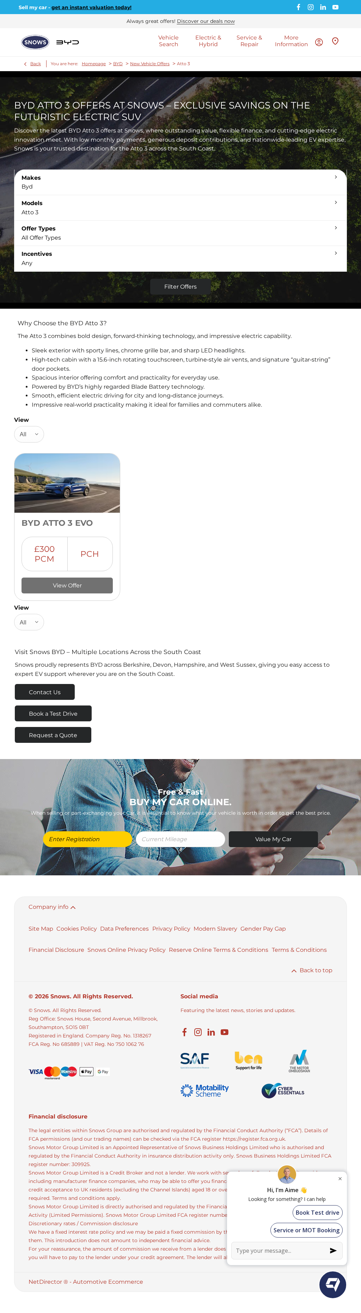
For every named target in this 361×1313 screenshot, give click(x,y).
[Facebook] (298, 7)
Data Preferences (124, 928)
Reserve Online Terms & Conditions (218, 950)
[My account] (319, 42)
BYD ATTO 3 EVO (57, 523)
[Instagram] (310, 7)
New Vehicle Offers (150, 63)
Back (35, 63)
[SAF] (194, 1061)
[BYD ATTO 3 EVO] (67, 483)
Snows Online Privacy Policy (126, 950)
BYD (118, 63)
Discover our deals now (206, 21)
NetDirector (46, 1281)
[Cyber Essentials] (283, 1090)
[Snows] (35, 42)
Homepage (94, 63)
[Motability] (204, 1090)
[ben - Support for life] (248, 1061)
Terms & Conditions (299, 950)
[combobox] (29, 434)
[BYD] (67, 42)
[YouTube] (335, 7)
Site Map (41, 928)
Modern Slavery (215, 928)
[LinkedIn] (323, 7)
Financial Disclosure (56, 950)
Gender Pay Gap (263, 928)
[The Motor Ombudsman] (299, 1061)
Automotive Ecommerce (108, 1281)
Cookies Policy (76, 928)
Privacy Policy (171, 928)
